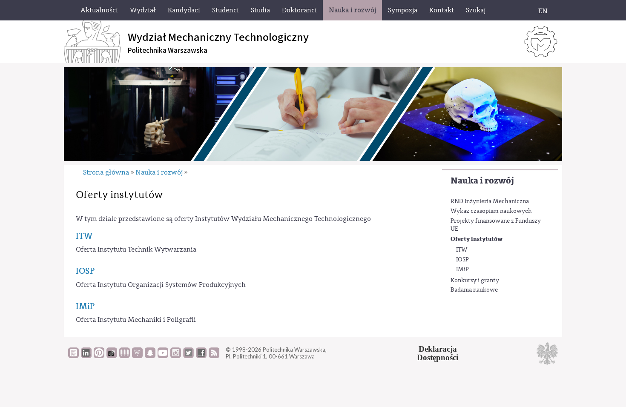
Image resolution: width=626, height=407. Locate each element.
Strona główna (106, 172)
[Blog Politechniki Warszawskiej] (137, 355)
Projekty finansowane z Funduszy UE (496, 225)
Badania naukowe (474, 290)
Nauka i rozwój (482, 181)
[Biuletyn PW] (124, 355)
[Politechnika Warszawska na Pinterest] (99, 355)
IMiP (462, 269)
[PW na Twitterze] (188, 355)
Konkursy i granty (475, 280)
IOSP (462, 260)
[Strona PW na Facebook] (201, 355)
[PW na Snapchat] (150, 355)
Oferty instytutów (477, 239)
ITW (461, 250)
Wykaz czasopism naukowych (491, 211)
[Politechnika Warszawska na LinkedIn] (86, 355)
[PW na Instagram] (175, 355)
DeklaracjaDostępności (437, 353)
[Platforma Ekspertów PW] (111, 355)
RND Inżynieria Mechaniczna (490, 201)
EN (543, 11)
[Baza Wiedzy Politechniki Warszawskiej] (73, 355)
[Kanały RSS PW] (214, 355)
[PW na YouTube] (163, 355)
